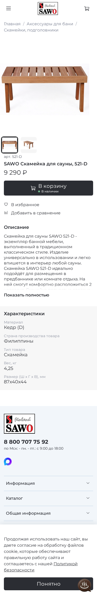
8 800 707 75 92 (26, 442)
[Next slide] (82, 89)
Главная (12, 23)
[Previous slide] (7, 89)
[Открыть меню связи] (84, 585)
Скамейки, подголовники (31, 30)
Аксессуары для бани (50, 23)
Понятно (49, 584)
